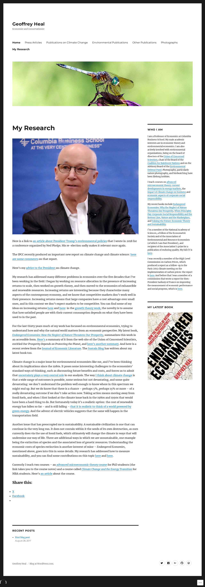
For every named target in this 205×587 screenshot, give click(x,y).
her (133, 254)
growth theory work (87, 308)
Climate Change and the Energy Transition (107, 469)
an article (46, 473)
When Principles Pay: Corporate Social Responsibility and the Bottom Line (170, 214)
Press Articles (33, 42)
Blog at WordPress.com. (42, 563)
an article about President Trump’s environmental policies (70, 241)
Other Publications (144, 42)
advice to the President (41, 267)
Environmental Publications (110, 42)
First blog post (22, 537)
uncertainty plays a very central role (41, 375)
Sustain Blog (95, 348)
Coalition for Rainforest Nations (164, 163)
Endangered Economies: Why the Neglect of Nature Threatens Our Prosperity (167, 207)
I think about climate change (113, 375)
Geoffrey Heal (28, 24)
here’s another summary (103, 343)
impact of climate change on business (167, 192)
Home (16, 42)
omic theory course (95, 464)
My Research (21, 49)
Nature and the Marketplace (175, 217)
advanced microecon (69, 464)
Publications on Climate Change (67, 42)
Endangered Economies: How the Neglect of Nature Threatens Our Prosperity (57, 335)
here (50, 308)
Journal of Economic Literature (61, 348)
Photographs (169, 42)
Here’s (41, 339)
